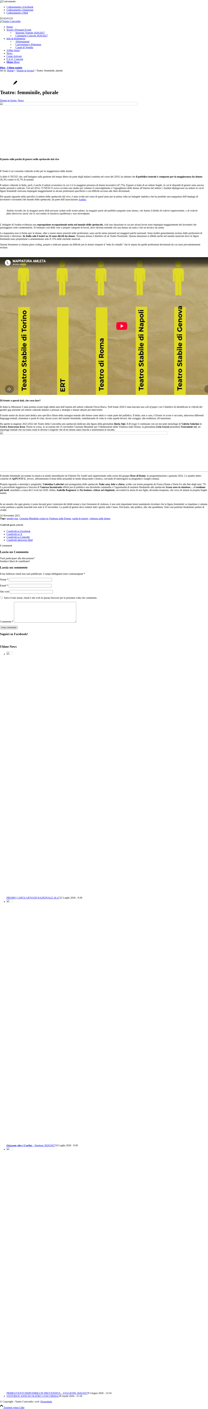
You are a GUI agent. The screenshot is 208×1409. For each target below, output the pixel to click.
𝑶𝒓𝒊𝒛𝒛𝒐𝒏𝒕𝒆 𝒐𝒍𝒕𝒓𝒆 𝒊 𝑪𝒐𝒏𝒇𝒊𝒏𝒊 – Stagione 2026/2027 (30, 1145)
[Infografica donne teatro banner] (68, 104)
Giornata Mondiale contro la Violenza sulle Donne (45, 518)
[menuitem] (107, 26)
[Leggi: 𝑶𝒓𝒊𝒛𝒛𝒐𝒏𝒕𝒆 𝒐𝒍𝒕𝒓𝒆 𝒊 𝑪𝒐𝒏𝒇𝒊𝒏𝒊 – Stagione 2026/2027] (9, 901)
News (21, 100)
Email (4, 585)
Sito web (4, 591)
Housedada (46, 1401)
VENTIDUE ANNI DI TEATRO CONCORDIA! (32, 1396)
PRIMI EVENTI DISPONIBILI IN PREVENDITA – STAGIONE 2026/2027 (47, 1393)
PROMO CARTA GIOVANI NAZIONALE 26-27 (33, 897)
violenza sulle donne (99, 518)
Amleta (82, 199)
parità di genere (80, 518)
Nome (4, 579)
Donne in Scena (8, 100)
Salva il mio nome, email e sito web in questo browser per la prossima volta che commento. (50, 597)
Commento (6, 621)
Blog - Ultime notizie (11, 67)
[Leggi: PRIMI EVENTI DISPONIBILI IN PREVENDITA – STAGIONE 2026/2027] (9, 1149)
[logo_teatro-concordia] (10, 21)
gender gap (12, 518)
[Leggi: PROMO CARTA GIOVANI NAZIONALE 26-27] (9, 654)
